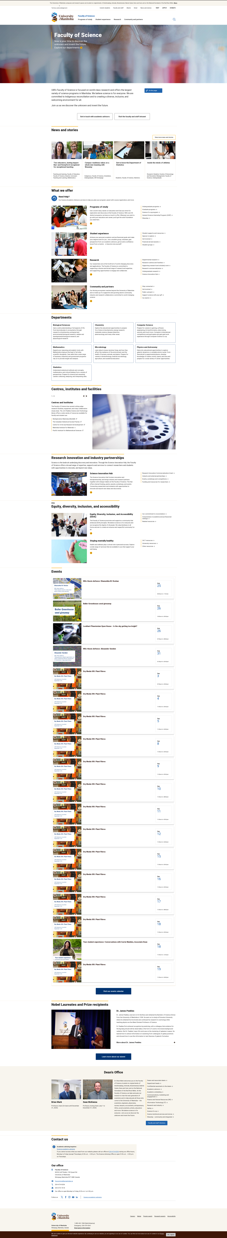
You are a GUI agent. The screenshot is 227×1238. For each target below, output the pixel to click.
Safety (149, 1108)
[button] (83, 396)
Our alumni (146, 298)
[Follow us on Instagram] (69, 1197)
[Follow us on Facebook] (65, 1197)
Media (139, 1216)
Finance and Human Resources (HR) (159, 1099)
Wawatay (145, 218)
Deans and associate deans (156, 1080)
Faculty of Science (86, 16)
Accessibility (172, 1216)
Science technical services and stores (159, 1114)
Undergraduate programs (150, 206)
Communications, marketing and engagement (158, 1096)
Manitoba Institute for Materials (63, 427)
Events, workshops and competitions (154, 479)
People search (147, 1216)
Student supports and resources (153, 233)
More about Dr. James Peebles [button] (129, 1042)
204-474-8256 (114, 1151)
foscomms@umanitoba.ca (64, 1181)
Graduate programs (148, 209)
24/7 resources (147, 540)
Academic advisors (153, 1089)
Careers (132, 1216)
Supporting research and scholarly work (155, 265)
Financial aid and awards (150, 242)
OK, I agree (170, 1234)
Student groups (147, 245)
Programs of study (85, 19)
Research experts (159, 1216)
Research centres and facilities (152, 262)
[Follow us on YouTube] (73, 1196)
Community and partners (133, 19)
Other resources (147, 546)
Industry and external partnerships (153, 476)
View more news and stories (164, 137)
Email (135, 8)
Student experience (102, 19)
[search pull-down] (174, 19)
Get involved (146, 239)
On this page (153, 90)
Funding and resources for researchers (155, 482)
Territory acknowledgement (59, 8)
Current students (105, 8)
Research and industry (154, 1105)
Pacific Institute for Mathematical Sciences (67, 430)
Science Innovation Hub (150, 274)
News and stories (145, 8)
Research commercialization (151, 268)
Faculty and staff (118, 8)
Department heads (153, 1083)
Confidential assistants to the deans (159, 1086)
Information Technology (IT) (156, 1102)
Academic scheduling (154, 1092)
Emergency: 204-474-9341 (82, 1225)
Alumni (129, 8)
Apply (164, 8)
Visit (157, 8)
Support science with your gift (152, 295)
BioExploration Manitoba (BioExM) (64, 419)
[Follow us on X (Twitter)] (61, 1197)
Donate (173, 8)
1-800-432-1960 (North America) (84, 1223)
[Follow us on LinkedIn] (76, 1196)
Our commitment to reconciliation (153, 514)
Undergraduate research (150, 271)
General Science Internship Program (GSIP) (156, 215)
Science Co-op (152, 1111)
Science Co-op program (150, 212)
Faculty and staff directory (156, 1123)
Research (117, 19)
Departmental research (150, 260)
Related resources (148, 521)
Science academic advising (66, 1149)
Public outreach (147, 292)
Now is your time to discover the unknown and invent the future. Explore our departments (70, 44)
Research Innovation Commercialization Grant (157, 473)
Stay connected (147, 286)
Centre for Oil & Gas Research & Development (68, 425)
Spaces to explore (148, 236)
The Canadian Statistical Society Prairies (66, 422)
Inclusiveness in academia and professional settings (156, 517)
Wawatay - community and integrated (159, 1117)
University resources (149, 543)
